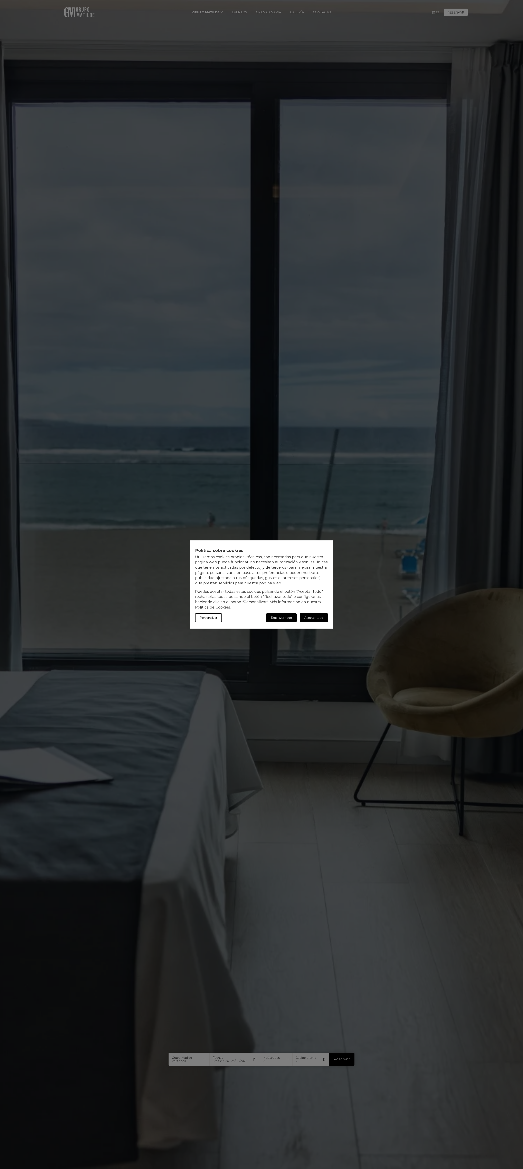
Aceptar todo (313, 618)
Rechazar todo (281, 618)
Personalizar (208, 618)
